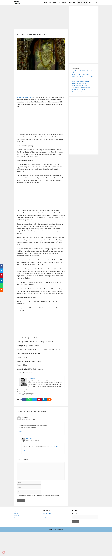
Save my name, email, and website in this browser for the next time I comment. (39, 495)
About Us (16, 513)
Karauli (23, 391)
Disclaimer (16, 518)
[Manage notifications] (3, 552)
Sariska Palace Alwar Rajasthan (26, 394)
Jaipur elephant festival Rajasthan (26, 393)
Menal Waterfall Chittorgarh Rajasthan (81, 87)
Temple (27, 389)
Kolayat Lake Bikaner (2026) (79, 83)
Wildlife (91, 2)
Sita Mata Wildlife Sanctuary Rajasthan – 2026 (83, 79)
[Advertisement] (41, 17)
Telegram (45, 517)
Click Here (55, 447)
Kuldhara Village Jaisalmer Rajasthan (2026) (82, 77)
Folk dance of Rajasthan (77, 92)
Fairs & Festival (63, 2)
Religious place (81, 2)
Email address (75, 514)
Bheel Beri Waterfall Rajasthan (79, 89)
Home (45, 2)
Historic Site (71, 2)
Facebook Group (47, 513)
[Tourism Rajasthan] (18, 2)
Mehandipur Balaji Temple (25, 97)
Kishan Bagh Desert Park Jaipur (79, 85)
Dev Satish (29, 438)
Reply (20, 431)
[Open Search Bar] (96, 2)
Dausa (20, 391)
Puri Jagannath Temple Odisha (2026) (81, 74)
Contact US (16, 515)
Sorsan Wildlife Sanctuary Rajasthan (80, 81)
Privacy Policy (17, 520)
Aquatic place (52, 2)
